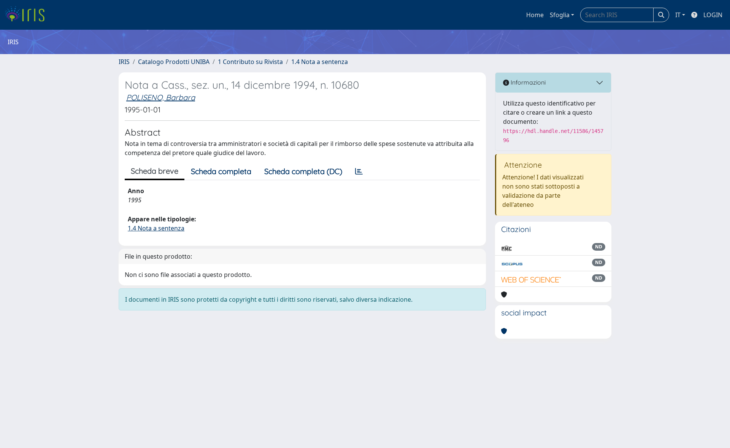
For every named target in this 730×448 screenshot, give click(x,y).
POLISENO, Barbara (160, 97)
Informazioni (527, 82)
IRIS (124, 62)
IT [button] (678, 15)
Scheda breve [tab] (154, 171)
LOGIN (712, 15)
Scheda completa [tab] (221, 171)
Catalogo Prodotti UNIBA (173, 62)
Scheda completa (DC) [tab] (303, 171)
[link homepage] (28, 15)
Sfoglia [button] (560, 15)
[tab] (359, 171)
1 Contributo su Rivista (250, 62)
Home (535, 15)
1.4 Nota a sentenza (319, 62)
